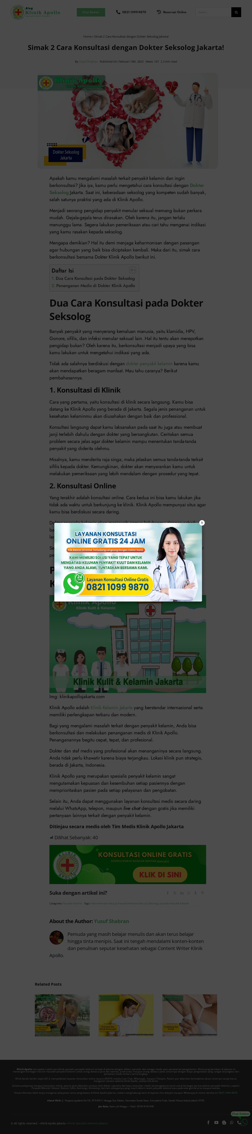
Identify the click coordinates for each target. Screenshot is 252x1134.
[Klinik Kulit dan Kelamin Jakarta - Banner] (128, 562)
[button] (126, 567)
